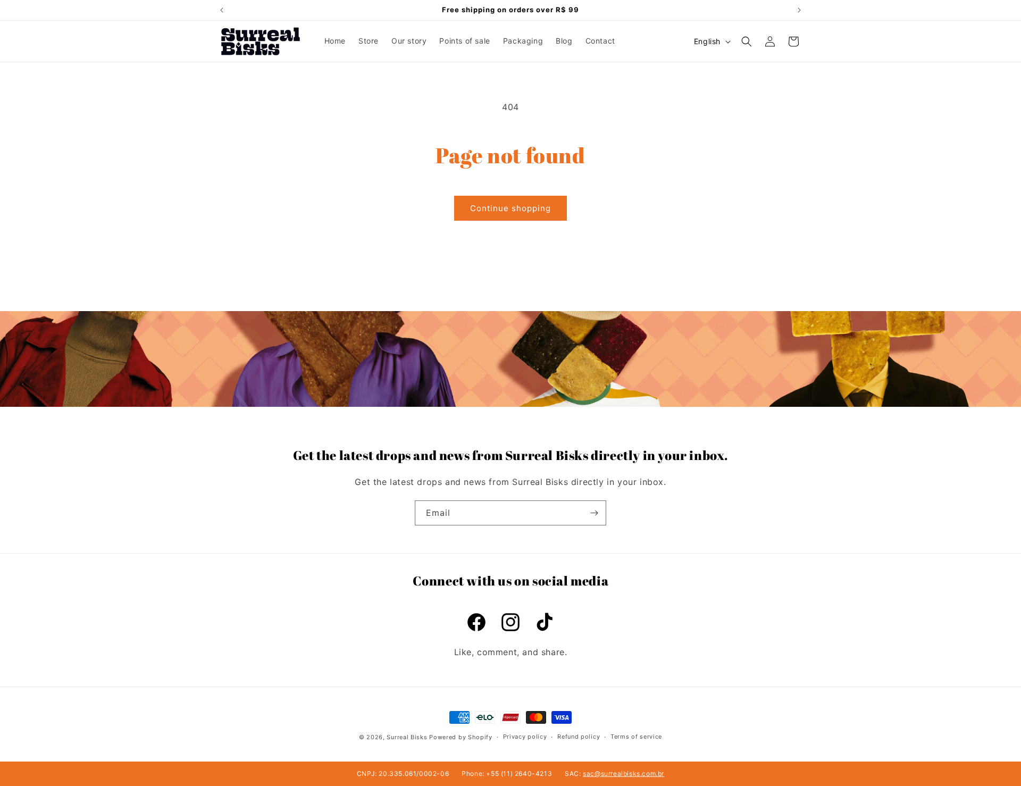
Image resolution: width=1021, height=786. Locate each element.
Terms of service (636, 737)
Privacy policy (525, 737)
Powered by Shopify (460, 737)
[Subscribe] (594, 512)
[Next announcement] (799, 10)
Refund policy (578, 737)
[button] (746, 41)
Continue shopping (510, 208)
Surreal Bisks (407, 737)
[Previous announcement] (221, 10)
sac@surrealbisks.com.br (623, 773)
